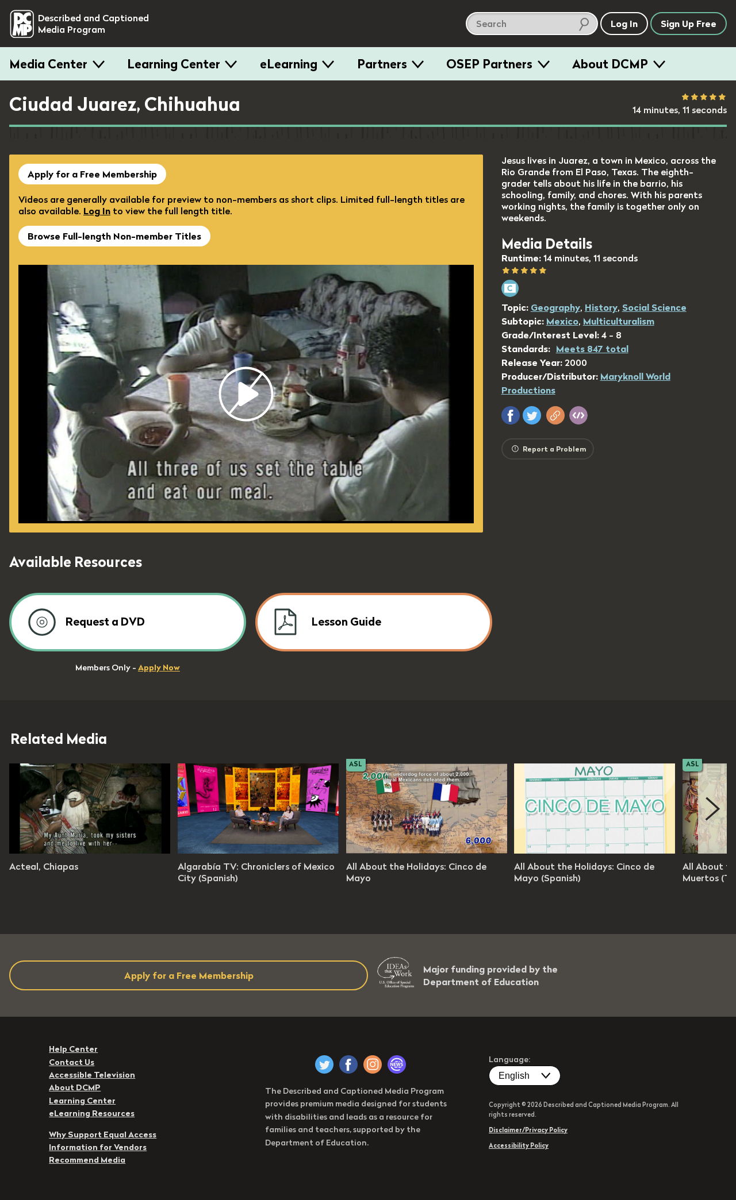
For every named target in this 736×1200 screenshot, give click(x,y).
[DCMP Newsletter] (397, 1064)
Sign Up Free (688, 23)
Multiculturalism (618, 321)
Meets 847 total (592, 348)
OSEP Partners (489, 63)
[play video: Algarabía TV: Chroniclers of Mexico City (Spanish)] (258, 850)
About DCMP (610, 63)
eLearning (288, 63)
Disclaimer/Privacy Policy (528, 1130)
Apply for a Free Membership (92, 174)
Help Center (73, 1049)
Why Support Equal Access (102, 1134)
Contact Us (71, 1062)
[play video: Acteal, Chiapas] (89, 850)
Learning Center (173, 63)
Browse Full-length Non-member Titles (114, 236)
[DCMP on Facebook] (348, 1064)
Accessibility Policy (519, 1145)
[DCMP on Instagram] (372, 1064)
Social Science (654, 307)
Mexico (562, 321)
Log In (96, 211)
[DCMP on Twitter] (324, 1064)
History (601, 307)
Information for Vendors (98, 1147)
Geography (555, 307)
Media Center (48, 63)
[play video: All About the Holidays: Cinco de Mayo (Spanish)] (594, 850)
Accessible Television (92, 1075)
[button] (510, 415)
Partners (382, 63)
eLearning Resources (92, 1113)
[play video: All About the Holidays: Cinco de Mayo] (426, 850)
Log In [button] (624, 23)
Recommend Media (87, 1160)
